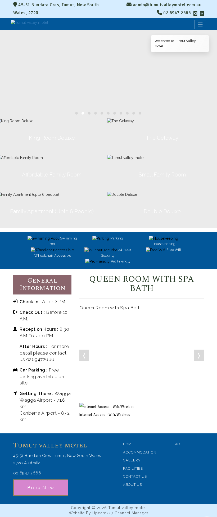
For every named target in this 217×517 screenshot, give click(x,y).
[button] (76, 113)
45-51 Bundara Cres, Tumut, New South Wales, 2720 (56, 9)
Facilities (133, 468)
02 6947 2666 (176, 13)
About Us (132, 485)
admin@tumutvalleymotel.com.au (167, 5)
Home (128, 444)
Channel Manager (131, 513)
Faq (176, 444)
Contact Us (135, 476)
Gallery (132, 460)
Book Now (40, 487)
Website (77, 513)
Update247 (102, 513)
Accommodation (139, 452)
